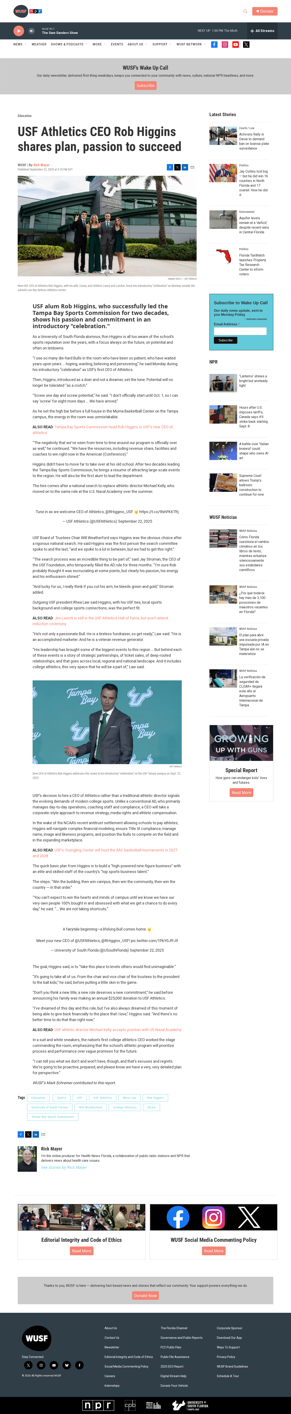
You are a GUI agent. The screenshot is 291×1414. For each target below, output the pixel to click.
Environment (246, 212)
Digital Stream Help (173, 1376)
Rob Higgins (155, 1097)
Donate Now (145, 1295)
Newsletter (112, 1347)
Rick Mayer (41, 165)
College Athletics (125, 1107)
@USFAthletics (87, 940)
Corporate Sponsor (229, 1328)
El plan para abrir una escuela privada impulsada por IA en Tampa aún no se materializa (254, 644)
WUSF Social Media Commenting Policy (214, 1240)
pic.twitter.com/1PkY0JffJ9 (154, 940)
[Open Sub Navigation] (25, 44)
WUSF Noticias (248, 530)
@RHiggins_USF (119, 511)
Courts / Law (246, 128)
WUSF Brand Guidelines (232, 1366)
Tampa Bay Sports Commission (53, 1116)
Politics (243, 165)
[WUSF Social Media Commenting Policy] (213, 1217)
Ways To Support (228, 1347)
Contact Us (112, 1337)
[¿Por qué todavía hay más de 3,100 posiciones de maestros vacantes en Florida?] (223, 594)
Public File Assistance (175, 1357)
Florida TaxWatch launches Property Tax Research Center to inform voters (252, 264)
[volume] (31, 31)
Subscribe (145, 85)
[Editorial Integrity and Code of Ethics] (81, 1217)
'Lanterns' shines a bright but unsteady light (253, 381)
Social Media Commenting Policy (126, 1366)
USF (79, 1097)
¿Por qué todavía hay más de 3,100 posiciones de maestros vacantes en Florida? (253, 602)
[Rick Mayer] (27, 1159)
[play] (18, 31)
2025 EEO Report (172, 1366)
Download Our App (229, 1337)
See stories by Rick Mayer (64, 1167)
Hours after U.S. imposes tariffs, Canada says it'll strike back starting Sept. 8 (253, 416)
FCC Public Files (171, 1347)
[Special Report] (241, 743)
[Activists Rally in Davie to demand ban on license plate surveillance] (223, 136)
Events (117, 44)
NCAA (152, 1107)
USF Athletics (103, 1097)
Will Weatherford (90, 1107)
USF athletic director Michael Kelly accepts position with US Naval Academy (118, 1029)
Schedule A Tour (228, 1376)
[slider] (38, 31)
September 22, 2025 (135, 521)
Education (25, 116)
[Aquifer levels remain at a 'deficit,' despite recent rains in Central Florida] (223, 219)
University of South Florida (50, 1107)
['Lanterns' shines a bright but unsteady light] (223, 383)
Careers (110, 1376)
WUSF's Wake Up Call (145, 68)
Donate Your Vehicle (174, 1385)
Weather (39, 44)
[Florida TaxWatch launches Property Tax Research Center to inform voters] (223, 257)
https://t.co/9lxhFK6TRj (159, 511)
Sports (61, 1097)
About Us (111, 1328)
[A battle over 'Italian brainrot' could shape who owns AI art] (223, 451)
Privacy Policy (226, 1357)
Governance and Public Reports (182, 1337)
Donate (266, 11)
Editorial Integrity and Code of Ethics (81, 1240)
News (18, 44)
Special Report (241, 770)
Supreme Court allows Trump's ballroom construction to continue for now (251, 485)
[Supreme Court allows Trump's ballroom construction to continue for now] (223, 482)
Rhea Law (129, 1097)
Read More (241, 792)
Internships (112, 1385)
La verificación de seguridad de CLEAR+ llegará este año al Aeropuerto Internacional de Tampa (252, 691)
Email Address (227, 324)
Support (160, 44)
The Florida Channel (174, 1328)
